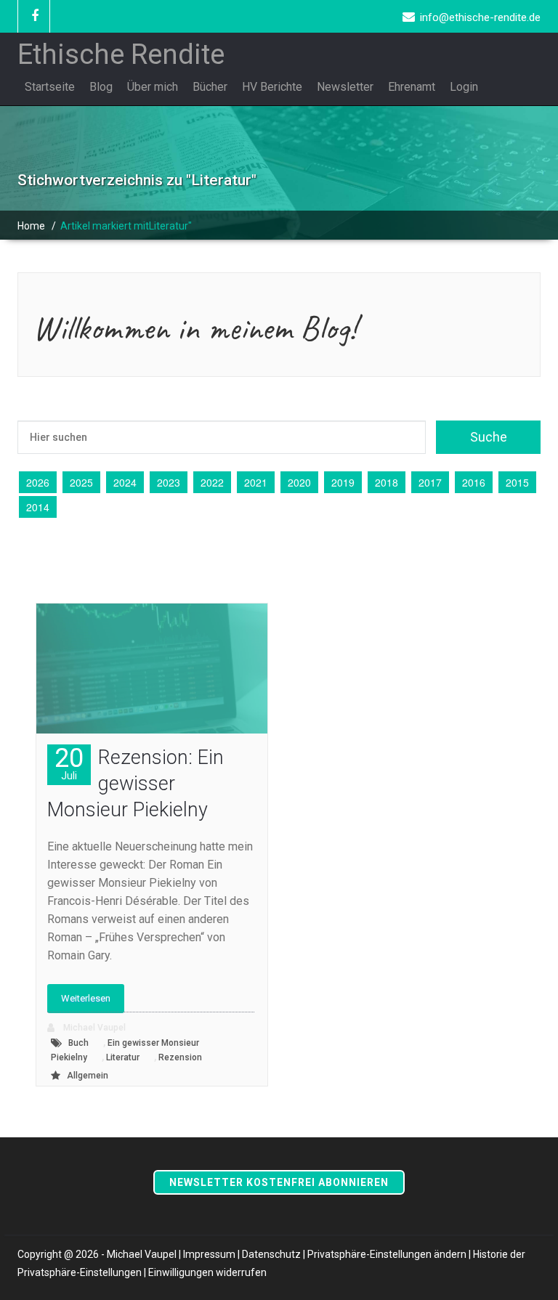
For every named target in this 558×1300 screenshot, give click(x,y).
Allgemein (87, 1076)
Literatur (123, 1057)
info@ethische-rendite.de (480, 17)
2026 (37, 482)
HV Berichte (272, 87)
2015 (517, 482)
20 (69, 762)
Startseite (50, 87)
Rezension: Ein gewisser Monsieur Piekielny (135, 783)
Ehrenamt (411, 87)
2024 (125, 482)
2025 (81, 482)
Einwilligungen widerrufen (207, 1272)
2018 (386, 482)
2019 (343, 482)
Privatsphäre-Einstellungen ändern (386, 1254)
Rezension (180, 1057)
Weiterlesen (85, 998)
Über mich (152, 87)
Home (31, 226)
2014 (37, 507)
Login (464, 87)
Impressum (209, 1254)
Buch (78, 1043)
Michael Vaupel (93, 1028)
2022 (212, 482)
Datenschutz (271, 1254)
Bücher (210, 87)
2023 (168, 482)
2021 (255, 482)
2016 (473, 482)
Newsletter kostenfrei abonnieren (279, 1182)
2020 (299, 482)
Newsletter (345, 87)
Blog (101, 87)
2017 (430, 482)
